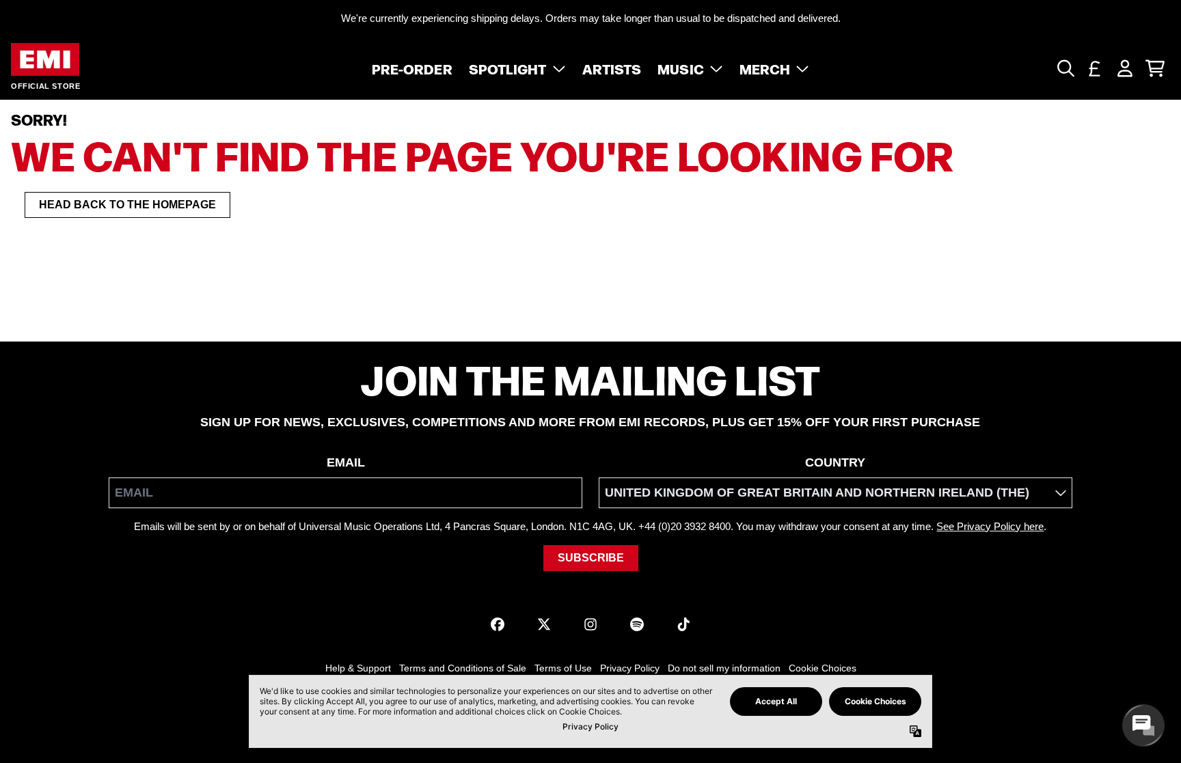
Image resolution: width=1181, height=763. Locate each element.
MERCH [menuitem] (765, 68)
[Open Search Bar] (1064, 68)
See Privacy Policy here (990, 526)
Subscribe (591, 558)
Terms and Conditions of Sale (462, 668)
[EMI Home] (45, 60)
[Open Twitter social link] (544, 624)
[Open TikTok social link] (683, 624)
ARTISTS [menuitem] (612, 68)
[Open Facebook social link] (498, 624)
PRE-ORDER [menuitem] (412, 68)
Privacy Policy (630, 668)
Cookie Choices (822, 668)
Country (835, 462)
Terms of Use (563, 668)
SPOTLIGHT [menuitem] (508, 68)
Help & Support (358, 668)
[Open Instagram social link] (590, 624)
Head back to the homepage (127, 204)
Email (346, 462)
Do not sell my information (724, 668)
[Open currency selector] (1095, 68)
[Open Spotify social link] (637, 624)
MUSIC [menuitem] (680, 68)
